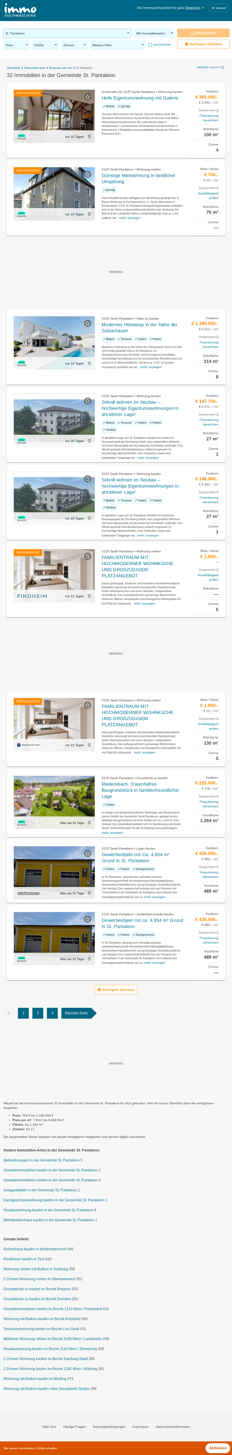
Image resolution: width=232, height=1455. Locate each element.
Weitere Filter (102, 45)
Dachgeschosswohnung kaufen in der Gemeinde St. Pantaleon (53, 1200)
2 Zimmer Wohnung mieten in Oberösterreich (39, 1279)
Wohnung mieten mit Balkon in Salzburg (35, 1269)
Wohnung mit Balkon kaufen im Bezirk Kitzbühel (42, 1319)
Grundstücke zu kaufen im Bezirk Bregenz (37, 1289)
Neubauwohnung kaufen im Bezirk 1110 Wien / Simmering (50, 1349)
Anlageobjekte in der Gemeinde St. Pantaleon (40, 1190)
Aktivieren (218, 1448)
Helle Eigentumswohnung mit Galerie (140, 97)
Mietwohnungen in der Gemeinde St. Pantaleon (41, 1160)
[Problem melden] (89, 136)
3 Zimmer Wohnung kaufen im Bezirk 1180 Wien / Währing (50, 1369)
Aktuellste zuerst (207, 67)
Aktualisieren (206, 33)
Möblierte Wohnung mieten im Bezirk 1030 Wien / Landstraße (52, 1339)
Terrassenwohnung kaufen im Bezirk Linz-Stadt (41, 1329)
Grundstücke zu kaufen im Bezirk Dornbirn (37, 1299)
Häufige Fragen (74, 1426)
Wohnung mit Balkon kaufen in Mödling (34, 1379)
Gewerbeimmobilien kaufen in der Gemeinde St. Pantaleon (50, 1170)
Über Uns (49, 1426)
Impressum (141, 1426)
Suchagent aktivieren (205, 44)
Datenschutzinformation (173, 1426)
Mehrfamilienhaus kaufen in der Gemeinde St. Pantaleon (48, 1220)
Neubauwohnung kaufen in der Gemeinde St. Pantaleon (48, 1210)
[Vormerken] (87, 97)
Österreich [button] (192, 8)
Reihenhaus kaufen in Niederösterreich (34, 1249)
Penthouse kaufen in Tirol (23, 1259)
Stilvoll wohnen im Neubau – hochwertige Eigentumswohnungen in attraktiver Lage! (140, 408)
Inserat (221, 8)
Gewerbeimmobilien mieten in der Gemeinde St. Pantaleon (50, 1180)
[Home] (20, 10)
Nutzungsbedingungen (109, 1426)
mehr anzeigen (130, 218)
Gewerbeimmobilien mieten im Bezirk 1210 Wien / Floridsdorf (52, 1309)
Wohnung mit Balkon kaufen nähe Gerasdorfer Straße (46, 1389)
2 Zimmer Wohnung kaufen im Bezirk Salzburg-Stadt (45, 1359)
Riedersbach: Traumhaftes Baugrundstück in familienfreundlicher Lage (140, 790)
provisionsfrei (161, 44)
